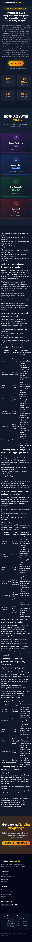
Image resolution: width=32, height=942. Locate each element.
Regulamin (4, 896)
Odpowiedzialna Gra (7, 892)
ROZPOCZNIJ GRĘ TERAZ (16, 843)
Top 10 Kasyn (5, 874)
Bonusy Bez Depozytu (7, 876)
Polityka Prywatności (7, 894)
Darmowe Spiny (5, 879)
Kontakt (3, 889)
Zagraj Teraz (16, 63)
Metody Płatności (6, 881)
